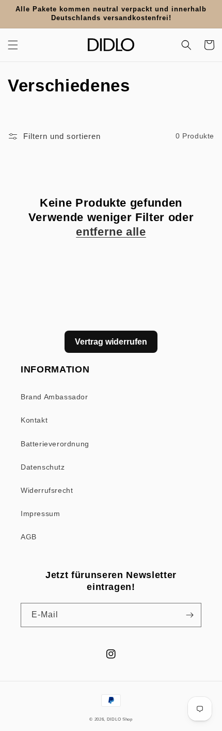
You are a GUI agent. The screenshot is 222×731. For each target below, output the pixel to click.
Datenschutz (43, 467)
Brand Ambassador (54, 397)
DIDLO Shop (120, 719)
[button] (13, 45)
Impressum (40, 513)
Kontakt (34, 420)
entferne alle (111, 231)
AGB (29, 537)
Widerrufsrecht (47, 490)
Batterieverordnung (55, 444)
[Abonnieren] (189, 615)
